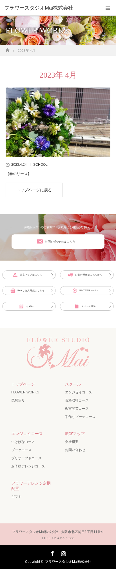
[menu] (108, 8)
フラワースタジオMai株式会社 (68, 562)
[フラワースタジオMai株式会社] (49, 8)
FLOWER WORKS (25, 392)
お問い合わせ (75, 450)
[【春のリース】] (58, 122)
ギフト (16, 497)
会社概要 (72, 442)
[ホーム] (7, 48)
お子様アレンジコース (28, 466)
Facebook (52, 552)
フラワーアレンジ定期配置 (31, 486)
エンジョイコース (78, 392)
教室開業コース (77, 409)
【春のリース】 (18, 174)
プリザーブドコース (26, 458)
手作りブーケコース (80, 417)
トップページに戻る (34, 190)
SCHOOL (40, 164)
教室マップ (75, 433)
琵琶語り (18, 400)
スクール (73, 384)
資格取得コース (77, 400)
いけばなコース (23, 442)
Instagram (63, 552)
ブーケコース (21, 450)
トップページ (23, 384)
